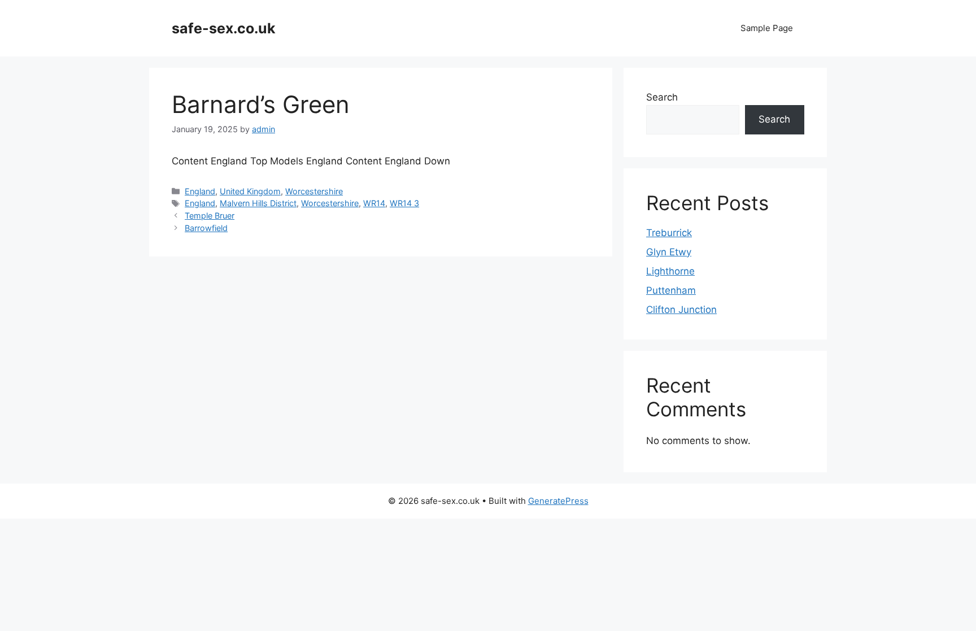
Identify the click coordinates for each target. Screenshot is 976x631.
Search (662, 97)
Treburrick (669, 232)
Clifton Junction (681, 309)
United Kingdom (250, 191)
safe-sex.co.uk (224, 28)
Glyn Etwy (668, 252)
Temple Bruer (209, 215)
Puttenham (671, 290)
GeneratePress (558, 500)
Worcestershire (314, 191)
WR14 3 (404, 203)
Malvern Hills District (258, 203)
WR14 (374, 203)
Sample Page (766, 28)
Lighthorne (670, 271)
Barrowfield (206, 228)
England (200, 191)
